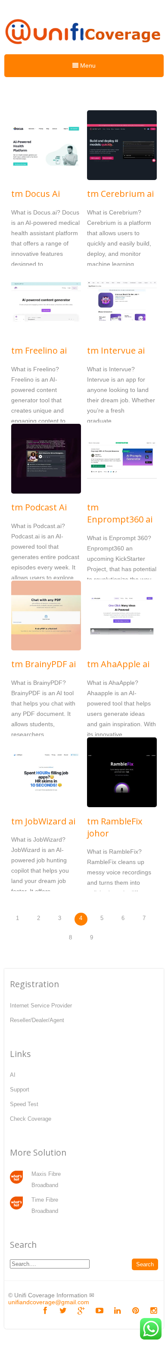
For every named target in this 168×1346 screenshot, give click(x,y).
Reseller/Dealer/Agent (37, 1020)
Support (19, 1089)
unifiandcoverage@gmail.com (48, 1302)
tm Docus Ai (35, 193)
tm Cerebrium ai (120, 193)
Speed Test (24, 1104)
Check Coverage (30, 1119)
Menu (87, 65)
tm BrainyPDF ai (43, 664)
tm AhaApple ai (118, 664)
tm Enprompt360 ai (119, 513)
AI (13, 1075)
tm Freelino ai (39, 350)
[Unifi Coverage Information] (84, 48)
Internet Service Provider (41, 1005)
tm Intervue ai (116, 350)
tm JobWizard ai (43, 821)
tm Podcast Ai (39, 507)
